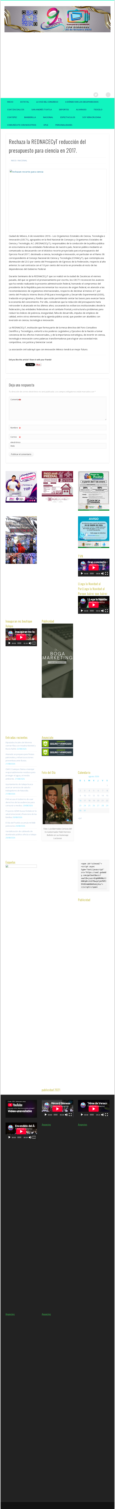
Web (12, 446)
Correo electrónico (15, 439)
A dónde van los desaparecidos (82, 101)
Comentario (15, 400)
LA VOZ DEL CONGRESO (47, 101)
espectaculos (67, 117)
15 (107, 795)
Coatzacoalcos (15, 109)
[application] (93, 568)
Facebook (89, 94)
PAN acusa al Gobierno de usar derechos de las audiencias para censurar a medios (20, 802)
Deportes (64, 109)
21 (103, 800)
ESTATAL (24, 101)
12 (94, 795)
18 (89, 800)
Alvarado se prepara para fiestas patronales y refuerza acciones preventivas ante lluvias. (20, 757)
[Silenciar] (102, 573)
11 (89, 795)
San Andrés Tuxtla (41, 109)
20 (98, 800)
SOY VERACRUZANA (91, 117)
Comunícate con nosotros (21, 125)
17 (85, 800)
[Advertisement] (57, 61)
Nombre (15, 428)
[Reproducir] (81, 573)
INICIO (13, 160)
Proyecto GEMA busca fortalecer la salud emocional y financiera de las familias (21, 814)
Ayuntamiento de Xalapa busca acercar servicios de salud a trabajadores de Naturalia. (19, 787)
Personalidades (63, 125)
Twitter (95, 94)
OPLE (45, 125)
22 (107, 800)
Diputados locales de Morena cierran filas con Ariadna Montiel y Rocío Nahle (21, 745)
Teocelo (98, 109)
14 (103, 795)
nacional (48, 117)
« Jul (79, 818)
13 (98, 795)
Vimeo (102, 94)
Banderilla (30, 117)
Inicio (10, 101)
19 (94, 800)
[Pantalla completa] (106, 573)
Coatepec (12, 117)
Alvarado (81, 109)
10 (85, 795)
